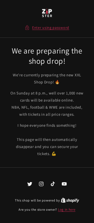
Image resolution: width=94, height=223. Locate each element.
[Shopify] (70, 200)
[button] (47, 27)
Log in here (66, 209)
